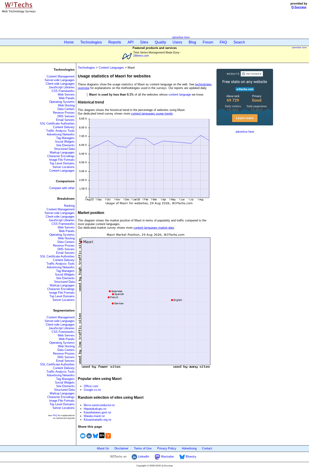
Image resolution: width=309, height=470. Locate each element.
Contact (207, 448)
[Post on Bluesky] (95, 439)
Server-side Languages (60, 80)
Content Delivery (64, 127)
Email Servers (65, 120)
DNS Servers (66, 116)
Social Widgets (65, 141)
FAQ (223, 42)
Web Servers (66, 94)
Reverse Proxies (64, 112)
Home (69, 42)
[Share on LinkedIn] (89, 439)
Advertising (189, 448)
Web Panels (67, 98)
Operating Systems (62, 101)
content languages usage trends (152, 113)
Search (239, 42)
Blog (192, 42)
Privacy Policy (166, 448)
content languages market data (153, 227)
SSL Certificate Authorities (57, 123)
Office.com (91, 386)
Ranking (69, 205)
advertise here (181, 37)
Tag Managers (65, 138)
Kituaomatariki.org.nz (98, 419)
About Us (103, 448)
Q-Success (298, 7)
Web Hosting (66, 105)
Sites (144, 42)
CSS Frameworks (63, 91)
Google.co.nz (92, 389)
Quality (160, 42)
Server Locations (63, 167)
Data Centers (66, 109)
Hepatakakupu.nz (95, 408)
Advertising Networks (61, 134)
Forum (208, 42)
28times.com (141, 55)
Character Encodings (61, 156)
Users (177, 42)
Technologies (91, 42)
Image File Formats (62, 159)
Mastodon (167, 456)
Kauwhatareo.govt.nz (97, 412)
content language (180, 94)
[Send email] (83, 439)
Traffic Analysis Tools (60, 130)
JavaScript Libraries (62, 87)
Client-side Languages (60, 83)
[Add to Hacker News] (108, 439)
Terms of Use (143, 448)
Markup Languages (62, 152)
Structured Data (64, 149)
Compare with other (62, 188)
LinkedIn (143, 456)
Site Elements (65, 145)
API (130, 42)
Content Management (61, 76)
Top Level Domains (62, 163)
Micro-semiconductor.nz (99, 405)
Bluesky (190, 456)
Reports (114, 42)
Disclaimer (121, 448)
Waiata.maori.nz (94, 416)
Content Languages (62, 170)
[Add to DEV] (102, 439)
